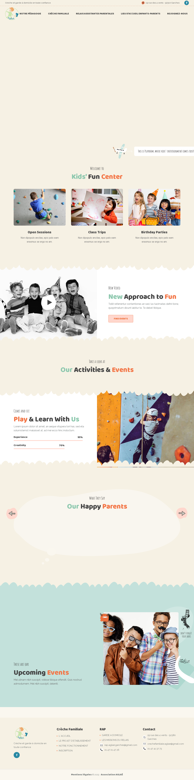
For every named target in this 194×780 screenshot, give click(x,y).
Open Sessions (39, 232)
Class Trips (97, 232)
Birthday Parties (154, 232)
